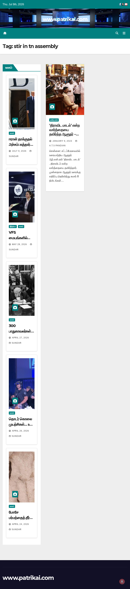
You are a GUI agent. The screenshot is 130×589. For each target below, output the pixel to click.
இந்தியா (13, 226)
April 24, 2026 (20, 524)
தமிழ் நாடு (54, 120)
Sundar (16, 343)
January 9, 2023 (62, 141)
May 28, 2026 (20, 244)
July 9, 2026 (19, 151)
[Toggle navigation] (124, 33)
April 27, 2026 (20, 337)
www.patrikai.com (65, 19)
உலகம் (12, 133)
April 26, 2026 (20, 431)
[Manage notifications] (122, 581)
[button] (117, 33)
